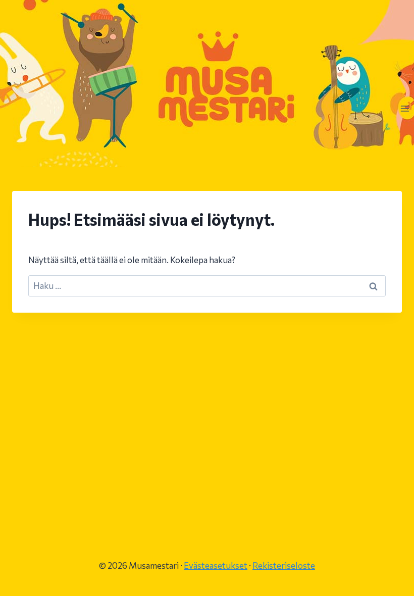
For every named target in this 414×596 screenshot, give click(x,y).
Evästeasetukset (215, 565)
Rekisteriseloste (283, 565)
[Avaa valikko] (404, 108)
